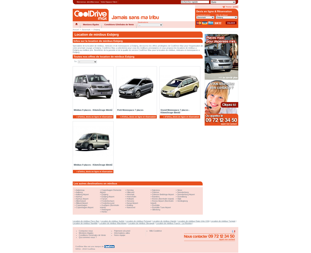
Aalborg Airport (82, 194)
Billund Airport (82, 203)
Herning (130, 190)
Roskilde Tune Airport (161, 207)
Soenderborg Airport (186, 194)
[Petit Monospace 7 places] (136, 86)
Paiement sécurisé (122, 231)
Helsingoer (106, 209)
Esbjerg (105, 194)
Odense (155, 192)
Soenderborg (183, 192)
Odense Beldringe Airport (163, 194)
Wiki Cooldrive (155, 231)
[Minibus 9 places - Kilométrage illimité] (92, 86)
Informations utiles (122, 233)
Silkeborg (156, 209)
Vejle (179, 199)
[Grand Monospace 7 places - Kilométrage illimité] (179, 86)
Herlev (104, 212)
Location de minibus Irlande (164, 221)
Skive (179, 190)
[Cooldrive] (91, 15)
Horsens (130, 201)
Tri (75, 61)
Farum (104, 199)
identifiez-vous (93, 2)
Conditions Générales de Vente (119, 24)
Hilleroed (130, 192)
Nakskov (156, 190)
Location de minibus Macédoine (113, 223)
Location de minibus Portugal (138, 221)
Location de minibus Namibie (85, 223)
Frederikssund (108, 203)
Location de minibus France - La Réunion (174, 223)
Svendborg (182, 197)
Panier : (229, 7)
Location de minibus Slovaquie (141, 223)
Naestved (131, 207)
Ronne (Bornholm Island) (163, 199)
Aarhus (79, 197)
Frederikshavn (108, 201)
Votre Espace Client (109, 2)
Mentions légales (91, 24)
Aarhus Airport (82, 199)
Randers (156, 197)
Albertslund (81, 201)
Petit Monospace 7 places (130, 110)
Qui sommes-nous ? (88, 237)
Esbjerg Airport (108, 197)
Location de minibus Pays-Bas (86, 221)
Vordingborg (182, 201)
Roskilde (156, 205)
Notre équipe (119, 235)
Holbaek (130, 199)
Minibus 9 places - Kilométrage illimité (93, 110)
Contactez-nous (86, 231)
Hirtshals (130, 194)
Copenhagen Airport (84, 207)
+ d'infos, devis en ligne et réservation (94, 117)
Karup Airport (132, 203)
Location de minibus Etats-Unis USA (193, 221)
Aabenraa (80, 190)
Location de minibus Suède (112, 221)
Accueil (76, 30)
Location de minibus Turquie (223, 221)
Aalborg (79, 192)
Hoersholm (131, 197)
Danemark (86, 30)
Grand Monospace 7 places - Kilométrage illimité (175, 111)
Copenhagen (81, 205)
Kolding (130, 205)
